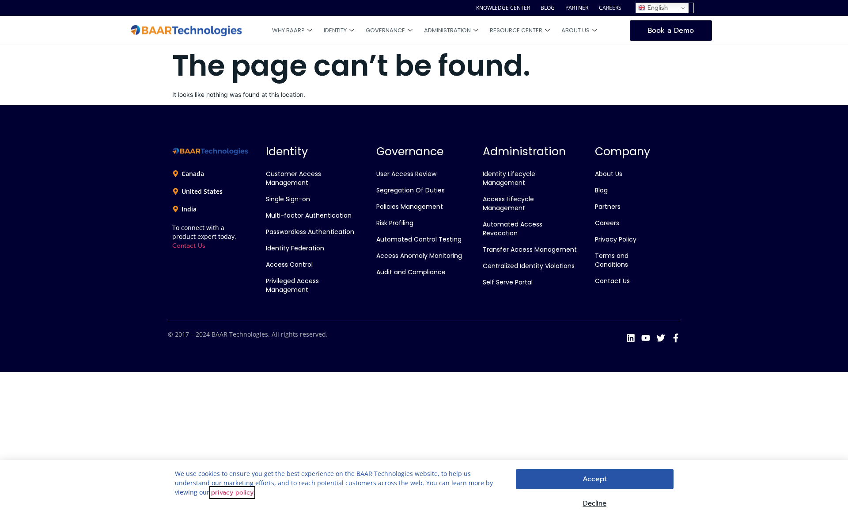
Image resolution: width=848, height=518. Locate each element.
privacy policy (232, 492)
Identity (335, 30)
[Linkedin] (630, 338)
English (656, 7)
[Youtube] (645, 338)
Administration (447, 30)
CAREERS (610, 8)
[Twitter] (660, 338)
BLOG (548, 8)
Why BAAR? (288, 30)
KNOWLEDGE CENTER (503, 8)
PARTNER (576, 8)
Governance (385, 30)
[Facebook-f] (675, 338)
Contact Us (188, 245)
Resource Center (516, 30)
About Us (575, 30)
